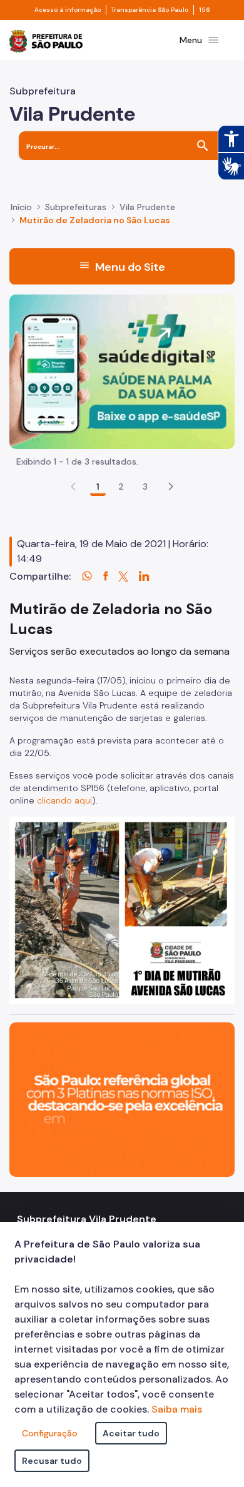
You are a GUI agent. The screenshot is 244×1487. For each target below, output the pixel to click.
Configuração (50, 1433)
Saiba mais (176, 1409)
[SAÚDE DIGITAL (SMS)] (122, 370)
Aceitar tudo (131, 1433)
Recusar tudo (52, 1460)
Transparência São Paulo (149, 10)
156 (204, 10)
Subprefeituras (75, 207)
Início (21, 207)
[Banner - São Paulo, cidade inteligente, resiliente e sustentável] (122, 1099)
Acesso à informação (67, 10)
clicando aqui (64, 800)
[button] (171, 486)
